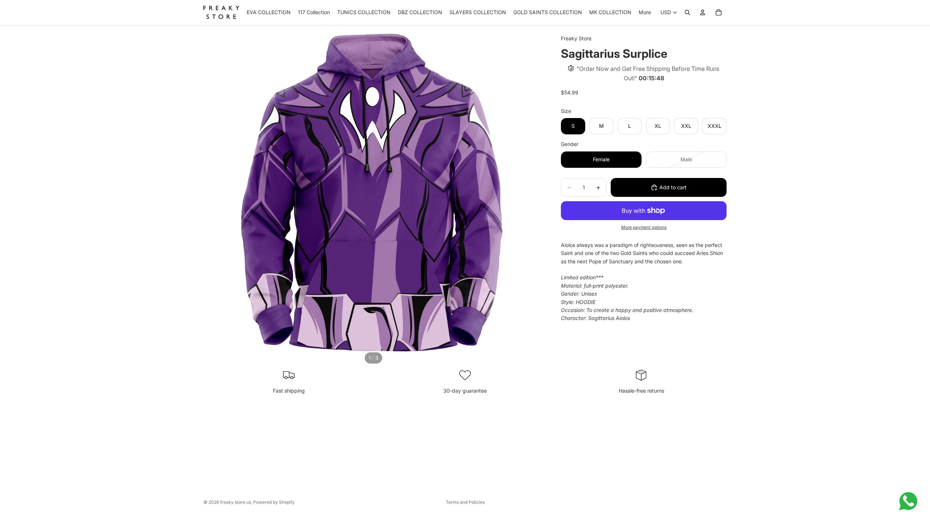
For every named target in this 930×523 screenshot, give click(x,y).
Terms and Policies (465, 502)
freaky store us (235, 502)
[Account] (703, 12)
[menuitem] (645, 12)
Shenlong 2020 (75, 516)
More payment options (644, 227)
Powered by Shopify (274, 502)
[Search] (687, 12)
